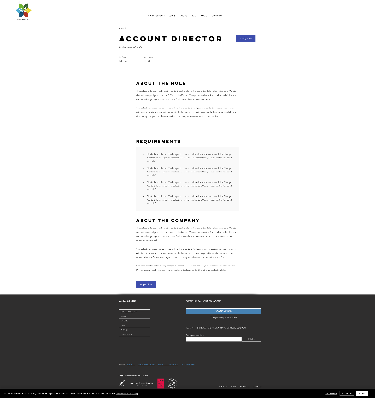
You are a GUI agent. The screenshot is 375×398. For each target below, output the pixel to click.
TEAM (123, 325)
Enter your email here (195, 335)
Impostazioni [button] (331, 393)
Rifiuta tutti (347, 393)
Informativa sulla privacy (127, 393)
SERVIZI (124, 316)
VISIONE (124, 321)
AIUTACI (124, 330)
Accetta (362, 393)
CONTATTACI (126, 334)
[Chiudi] (371, 393)
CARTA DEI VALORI (129, 311)
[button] (172, 15)
